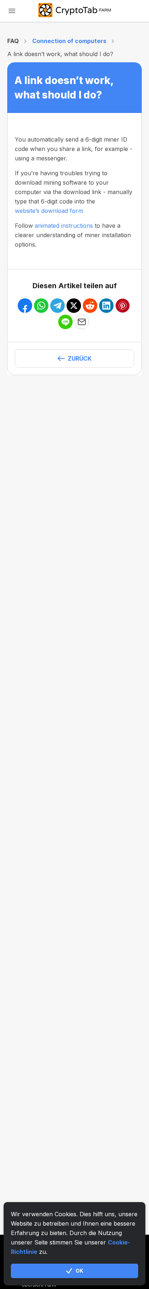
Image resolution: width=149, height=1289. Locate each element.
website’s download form (49, 210)
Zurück (79, 358)
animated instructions (64, 225)
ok (79, 1271)
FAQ (13, 41)
